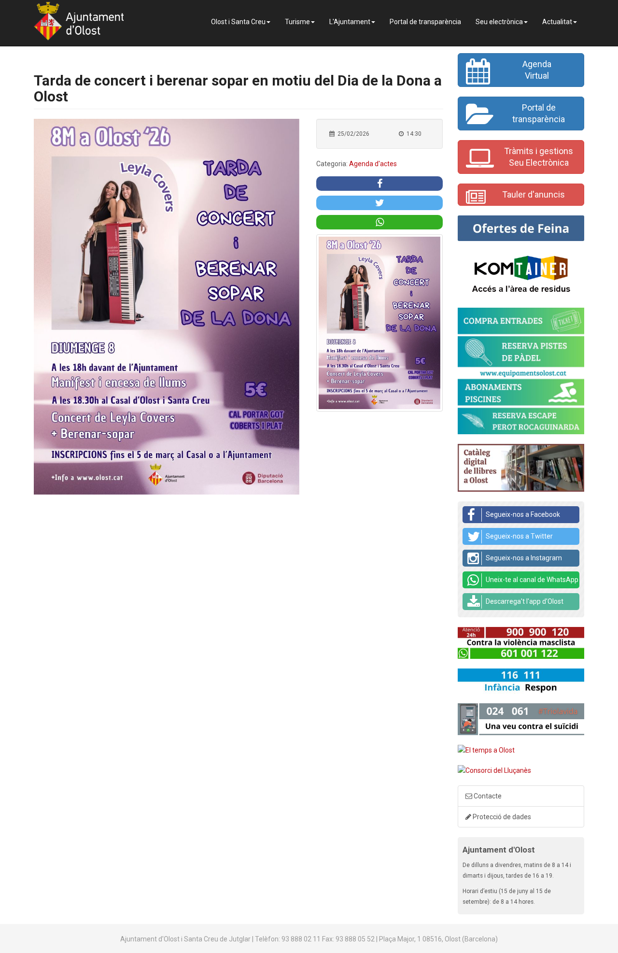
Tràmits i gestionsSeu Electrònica (538, 157)
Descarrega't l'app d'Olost (524, 601)
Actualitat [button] (557, 22)
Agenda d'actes (373, 164)
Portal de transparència (425, 22)
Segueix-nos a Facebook (523, 514)
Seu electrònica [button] (499, 22)
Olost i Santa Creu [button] (238, 22)
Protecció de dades (501, 817)
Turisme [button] (297, 22)
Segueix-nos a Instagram (524, 558)
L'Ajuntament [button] (349, 22)
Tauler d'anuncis (533, 194)
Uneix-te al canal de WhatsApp (532, 579)
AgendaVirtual (536, 70)
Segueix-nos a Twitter (519, 536)
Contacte (487, 796)
